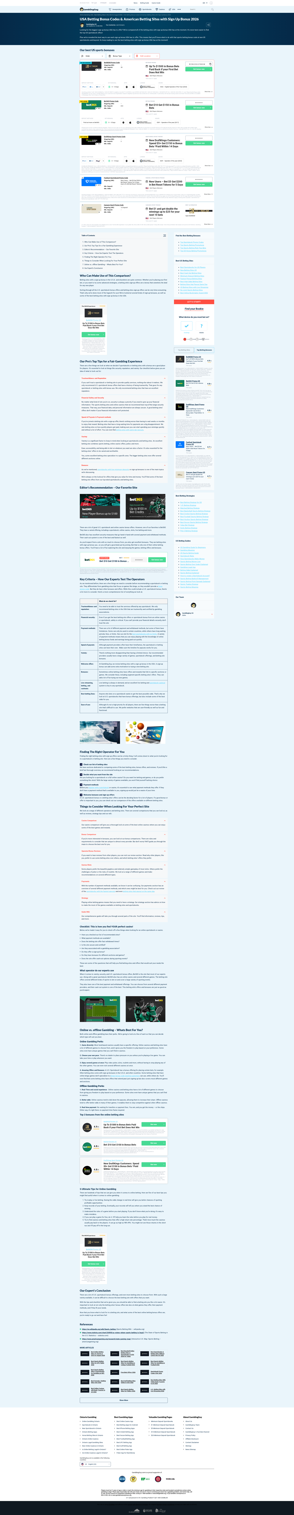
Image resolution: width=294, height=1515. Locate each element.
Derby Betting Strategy (188, 528)
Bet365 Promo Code (111, 101)
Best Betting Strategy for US (191, 502)
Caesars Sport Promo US (195, 472)
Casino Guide (156, 3)
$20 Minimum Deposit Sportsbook (163, 1435)
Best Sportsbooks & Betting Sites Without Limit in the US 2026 (157, 1353)
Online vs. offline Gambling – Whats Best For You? (103, 264)
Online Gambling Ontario (91, 1421)
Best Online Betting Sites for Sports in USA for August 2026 (98, 1353)
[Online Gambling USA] (93, 9)
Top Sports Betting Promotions (192, 245)
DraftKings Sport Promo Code (114, 137)
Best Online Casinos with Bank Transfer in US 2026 (98, 1390)
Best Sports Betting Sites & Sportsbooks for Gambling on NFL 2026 (97, 1372)
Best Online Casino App (125, 1421)
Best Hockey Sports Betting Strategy (194, 519)
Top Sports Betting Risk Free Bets (193, 248)
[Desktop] (186, 326)
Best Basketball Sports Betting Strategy (195, 511)
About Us (188, 1421)
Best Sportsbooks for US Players (192, 267)
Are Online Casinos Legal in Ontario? (95, 1453)
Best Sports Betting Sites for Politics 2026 (128, 1390)
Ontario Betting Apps (89, 1432)
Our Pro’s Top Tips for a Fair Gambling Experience (103, 246)
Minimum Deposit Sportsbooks (162, 1421)
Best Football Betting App (126, 1439)
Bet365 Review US (110, 1142)
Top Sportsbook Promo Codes (192, 242)
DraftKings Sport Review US (113, 1160)
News (135, 3)
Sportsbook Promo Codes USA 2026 (157, 1372)
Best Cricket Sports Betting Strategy (194, 514)
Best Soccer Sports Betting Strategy (194, 522)
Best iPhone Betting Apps (126, 1428)
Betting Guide (144, 3)
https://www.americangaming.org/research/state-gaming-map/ (106, 1339)
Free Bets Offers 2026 (128, 1372)
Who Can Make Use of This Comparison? (100, 242)
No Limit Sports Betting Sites (191, 290)
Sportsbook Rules (187, 556)
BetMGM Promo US (193, 357)
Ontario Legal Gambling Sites (92, 1442)
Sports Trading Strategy (189, 584)
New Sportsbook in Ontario (91, 1428)
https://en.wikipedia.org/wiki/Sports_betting (99, 1329)
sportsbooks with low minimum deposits (113, 470)
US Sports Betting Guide (189, 553)
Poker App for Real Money (126, 1453)
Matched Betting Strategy (190, 508)
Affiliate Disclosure (192, 1439)
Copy (210, 64)
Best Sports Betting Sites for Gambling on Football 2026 (158, 1363)
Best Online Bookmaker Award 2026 (194, 293)
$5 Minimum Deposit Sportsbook (162, 1428)
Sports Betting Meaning (189, 587)
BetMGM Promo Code (112, 62)
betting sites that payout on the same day (138, 891)
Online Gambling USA (86, 15)
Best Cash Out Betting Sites (190, 273)
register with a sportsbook (99, 788)
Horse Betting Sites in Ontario (92, 1435)
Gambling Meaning (187, 550)
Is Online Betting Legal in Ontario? (94, 1449)
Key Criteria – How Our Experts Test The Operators (103, 253)
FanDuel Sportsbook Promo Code (116, 178)
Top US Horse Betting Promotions (193, 251)
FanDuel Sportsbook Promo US (193, 443)
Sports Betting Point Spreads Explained (195, 581)
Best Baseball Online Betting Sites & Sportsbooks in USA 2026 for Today (127, 1353)
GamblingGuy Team (192, 1425)
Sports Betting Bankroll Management (194, 579)
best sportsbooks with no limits (144, 634)
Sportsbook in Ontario (90, 1425)
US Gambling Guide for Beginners (193, 547)
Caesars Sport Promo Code (114, 205)
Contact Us (189, 1428)
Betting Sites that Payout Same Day (193, 284)
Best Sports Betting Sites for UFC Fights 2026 (97, 1363)
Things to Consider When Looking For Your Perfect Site (105, 261)
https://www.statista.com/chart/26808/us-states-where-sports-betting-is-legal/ (113, 1333)
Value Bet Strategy (187, 525)
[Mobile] (201, 326)
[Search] (199, 9)
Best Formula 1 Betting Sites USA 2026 (98, 1382)
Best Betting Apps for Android (127, 1425)
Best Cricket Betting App (125, 1432)
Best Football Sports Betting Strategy (194, 517)
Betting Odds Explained (189, 570)
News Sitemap (190, 1449)
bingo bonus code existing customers (125, 1076)
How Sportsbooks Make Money (192, 559)
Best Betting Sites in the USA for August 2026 (108, 15)
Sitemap (188, 1446)
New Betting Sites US (188, 270)
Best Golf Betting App (124, 1446)
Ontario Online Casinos (90, 1439)
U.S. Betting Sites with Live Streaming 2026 (158, 1390)
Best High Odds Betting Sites (191, 282)
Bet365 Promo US (193, 381)
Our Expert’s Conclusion (93, 268)
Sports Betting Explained (189, 573)
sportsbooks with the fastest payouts (100, 891)
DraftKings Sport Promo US (195, 406)
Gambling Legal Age (188, 567)
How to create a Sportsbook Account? (195, 576)
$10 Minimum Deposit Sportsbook (163, 1432)
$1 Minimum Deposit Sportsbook (162, 1425)
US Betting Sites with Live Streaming (194, 287)
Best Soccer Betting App (125, 1435)
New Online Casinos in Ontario (93, 1446)
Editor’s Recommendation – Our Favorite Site (101, 249)
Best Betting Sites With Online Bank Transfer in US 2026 (158, 1381)
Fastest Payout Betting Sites (191, 279)
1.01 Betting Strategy (188, 505)
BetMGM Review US (111, 1121)
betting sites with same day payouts (130, 430)
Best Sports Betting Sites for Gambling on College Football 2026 (128, 1363)
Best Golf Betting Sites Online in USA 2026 (128, 1382)
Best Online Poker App (124, 1449)
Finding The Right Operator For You (97, 257)
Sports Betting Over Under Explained (194, 564)
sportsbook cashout (157, 683)
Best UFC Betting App (124, 1442)
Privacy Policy (190, 1435)
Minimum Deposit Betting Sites (192, 276)
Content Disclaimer (192, 1442)
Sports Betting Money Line (190, 562)
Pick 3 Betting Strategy (189, 531)
